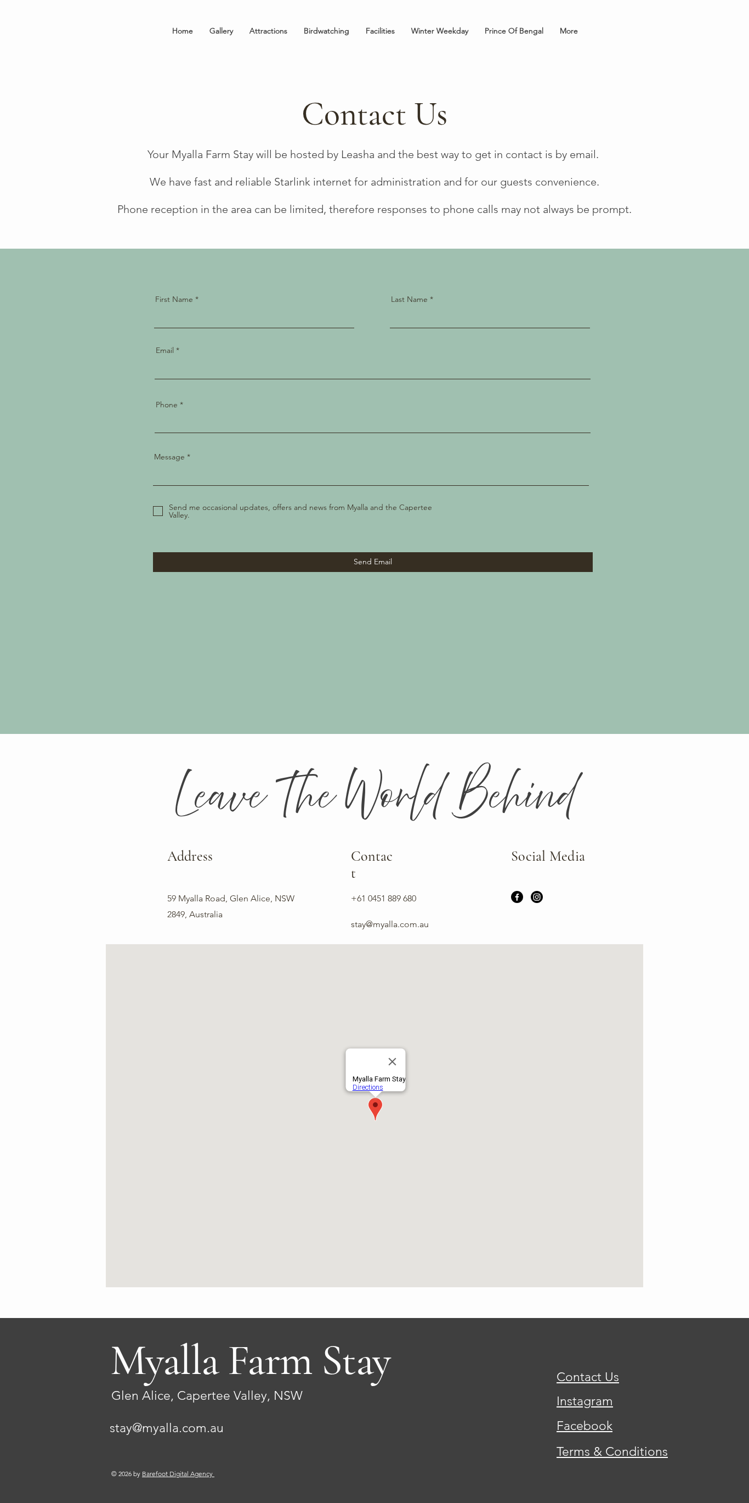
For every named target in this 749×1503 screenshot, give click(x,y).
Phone (167, 404)
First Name (174, 299)
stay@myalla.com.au (167, 1428)
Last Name (409, 299)
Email (165, 350)
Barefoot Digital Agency (178, 1474)
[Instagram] (537, 897)
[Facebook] (517, 897)
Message (169, 457)
